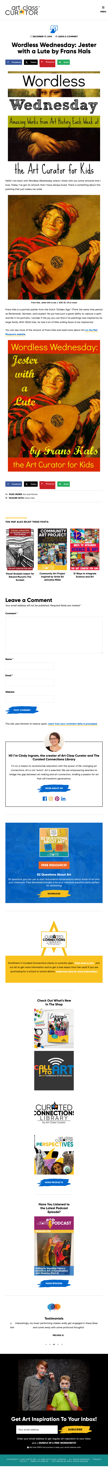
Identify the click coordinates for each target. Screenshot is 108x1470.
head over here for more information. (77, 971)
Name (9, 659)
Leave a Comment (68, 36)
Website (9, 691)
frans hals (30, 498)
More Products (54, 1182)
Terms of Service (39, 1458)
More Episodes (54, 1283)
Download (54, 893)
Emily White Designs (77, 1458)
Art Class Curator (22, 9)
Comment (11, 613)
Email (9, 675)
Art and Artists (30, 494)
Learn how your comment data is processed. (72, 723)
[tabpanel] (54, 1329)
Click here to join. (84, 963)
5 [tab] (77, 1344)
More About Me (54, 788)
